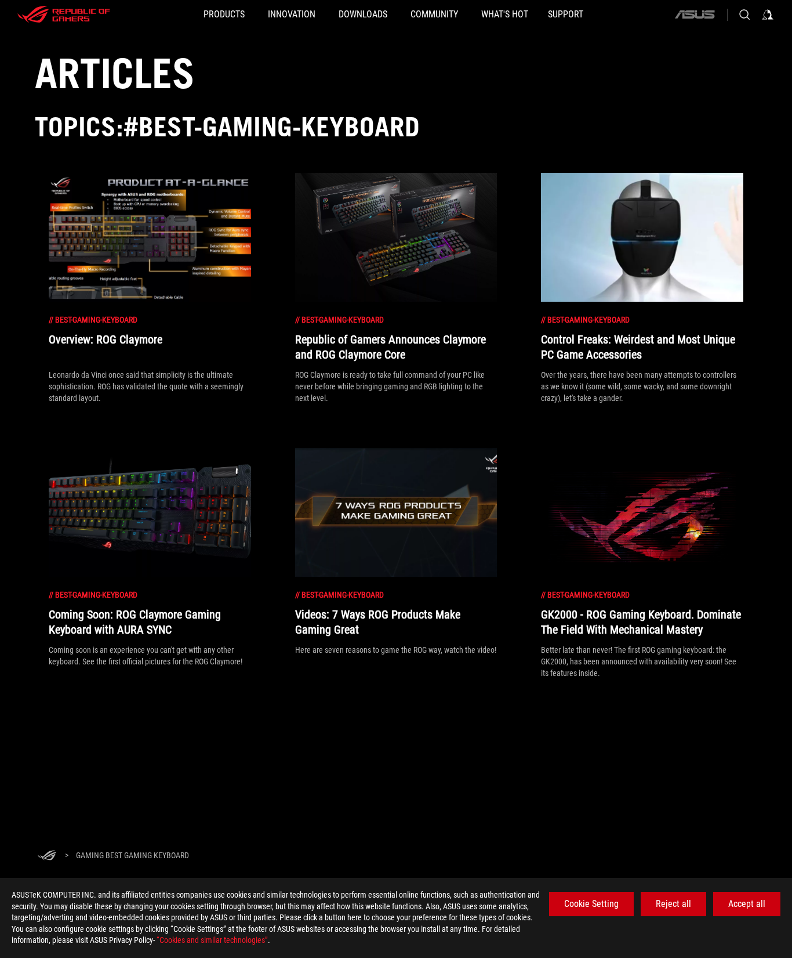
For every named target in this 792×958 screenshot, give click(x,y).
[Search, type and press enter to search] (744, 14)
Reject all (673, 903)
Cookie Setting (591, 903)
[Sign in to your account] (768, 14)
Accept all (746, 903)
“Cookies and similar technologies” (212, 940)
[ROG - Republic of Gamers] (63, 14)
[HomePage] (47, 856)
